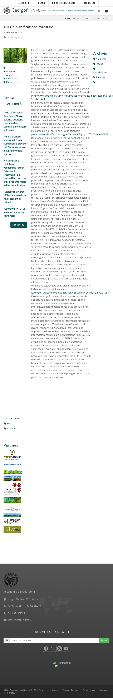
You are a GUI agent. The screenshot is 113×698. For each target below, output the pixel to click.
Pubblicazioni (89, 3)
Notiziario (77, 18)
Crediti (55, 690)
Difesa (99, 64)
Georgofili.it (23, 3)
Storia (10, 423)
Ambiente (101, 59)
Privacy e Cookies (70, 690)
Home (67, 18)
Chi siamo (40, 3)
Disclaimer (104, 690)
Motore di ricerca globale (63, 3)
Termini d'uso (89, 690)
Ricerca (10, 428)
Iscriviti (104, 640)
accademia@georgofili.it (19, 619)
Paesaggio (101, 77)
